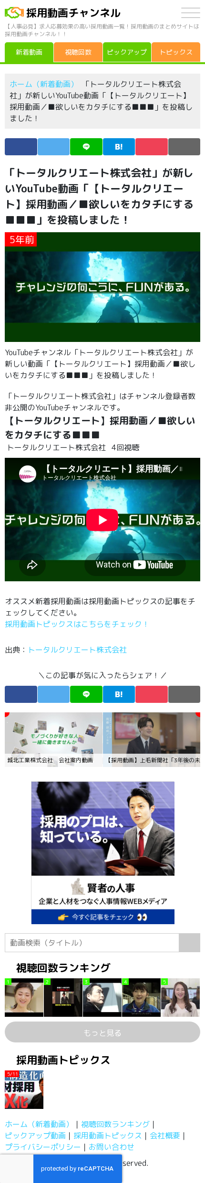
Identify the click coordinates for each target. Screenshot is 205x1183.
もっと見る (102, 1033)
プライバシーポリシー (43, 1147)
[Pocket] (151, 146)
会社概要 (165, 1135)
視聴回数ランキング (115, 1124)
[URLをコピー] (184, 146)
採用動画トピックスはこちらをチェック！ (78, 624)
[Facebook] (21, 146)
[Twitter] (54, 146)
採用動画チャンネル (73, 12)
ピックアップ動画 (35, 1135)
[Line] (86, 146)
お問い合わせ (111, 1147)
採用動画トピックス (107, 1135)
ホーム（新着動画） (44, 84)
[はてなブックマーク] (119, 146)
